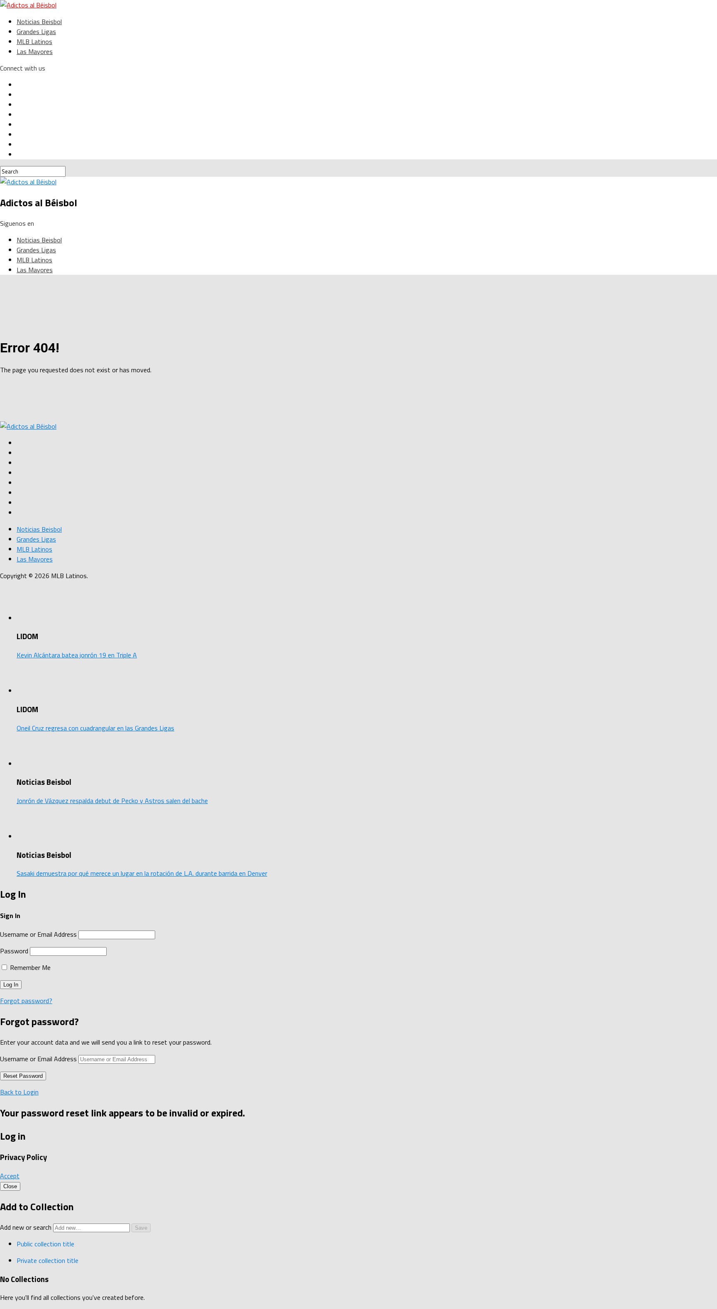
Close (10, 1186)
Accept (10, 1176)
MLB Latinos (34, 41)
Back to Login (19, 1092)
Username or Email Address (38, 934)
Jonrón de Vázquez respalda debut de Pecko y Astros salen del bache (112, 801)
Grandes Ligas (36, 32)
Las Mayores (35, 51)
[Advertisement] (203, 400)
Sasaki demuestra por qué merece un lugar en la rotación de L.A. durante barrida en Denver (142, 873)
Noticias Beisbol (39, 22)
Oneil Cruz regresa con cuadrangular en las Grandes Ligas (95, 728)
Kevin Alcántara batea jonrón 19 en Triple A (77, 655)
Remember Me (29, 967)
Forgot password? (26, 1001)
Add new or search (26, 1227)
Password (14, 951)
